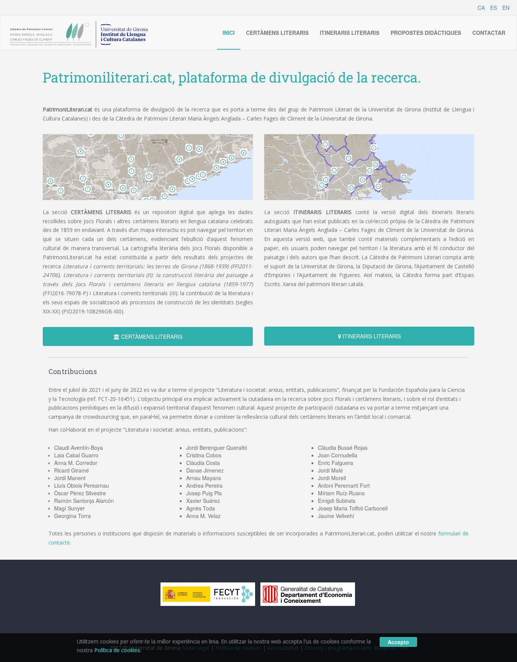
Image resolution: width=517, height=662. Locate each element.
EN (505, 7)
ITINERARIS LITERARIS (371, 336)
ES (493, 7)
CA (481, 7)
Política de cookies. (117, 650)
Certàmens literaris (277, 32)
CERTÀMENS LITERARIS (151, 336)
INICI (229, 32)
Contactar (488, 32)
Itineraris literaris (349, 32)
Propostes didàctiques (426, 32)
